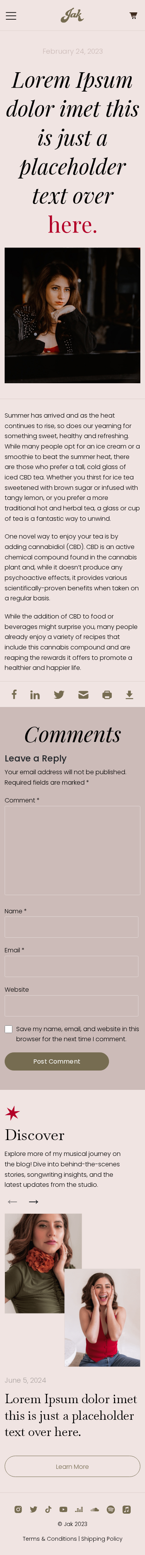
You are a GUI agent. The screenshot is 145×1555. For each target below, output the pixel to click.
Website (17, 989)
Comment (22, 800)
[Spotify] (111, 1509)
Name (16, 911)
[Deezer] (79, 1509)
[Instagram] (18, 1509)
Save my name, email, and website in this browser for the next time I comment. (77, 1034)
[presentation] (12, 1200)
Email (15, 950)
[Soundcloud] (94, 1509)
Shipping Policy (102, 1539)
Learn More (72, 1466)
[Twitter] (34, 1509)
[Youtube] (63, 1509)
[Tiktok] (48, 1509)
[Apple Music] (127, 1509)
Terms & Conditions (50, 1539)
